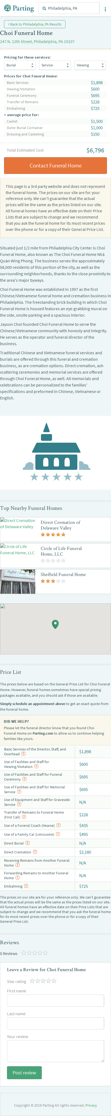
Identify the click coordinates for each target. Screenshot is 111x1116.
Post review (24, 1073)
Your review (17, 1036)
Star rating (16, 981)
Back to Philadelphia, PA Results (35, 24)
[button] (105, 9)
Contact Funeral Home (56, 165)
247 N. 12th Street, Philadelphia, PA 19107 (37, 41)
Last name (16, 1013)
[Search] (44, 8)
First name (16, 990)
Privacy (91, 1105)
